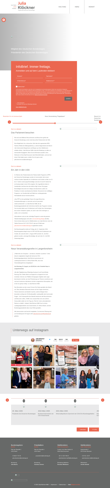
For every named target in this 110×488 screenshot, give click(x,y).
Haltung (62, 7)
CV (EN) (94, 429)
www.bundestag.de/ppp (38, 218)
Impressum (54, 484)
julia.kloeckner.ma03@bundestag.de (68, 458)
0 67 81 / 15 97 (86, 455)
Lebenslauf (83, 429)
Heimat (92, 7)
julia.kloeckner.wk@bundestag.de (23, 225)
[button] (4, 20)
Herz (77, 7)
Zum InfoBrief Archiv (21, 107)
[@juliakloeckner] (32, 340)
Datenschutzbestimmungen (41, 94)
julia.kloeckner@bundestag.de (20, 458)
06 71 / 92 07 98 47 (64, 455)
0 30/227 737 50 (16, 455)
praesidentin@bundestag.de (43, 455)
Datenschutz (62, 484)
